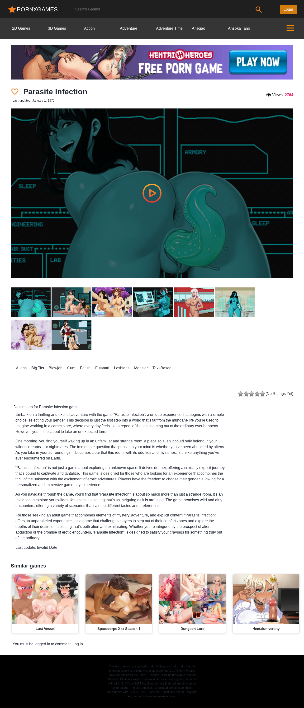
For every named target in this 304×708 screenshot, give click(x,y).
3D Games (57, 28)
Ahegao (198, 28)
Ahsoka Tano (239, 28)
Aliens (21, 368)
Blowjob (55, 368)
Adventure (128, 28)
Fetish (85, 368)
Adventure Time (169, 28)
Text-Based (161, 368)
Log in (77, 644)
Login (288, 9)
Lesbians (121, 368)
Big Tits (37, 368)
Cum (71, 368)
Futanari (102, 368)
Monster (141, 368)
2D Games (21, 28)
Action (89, 28)
